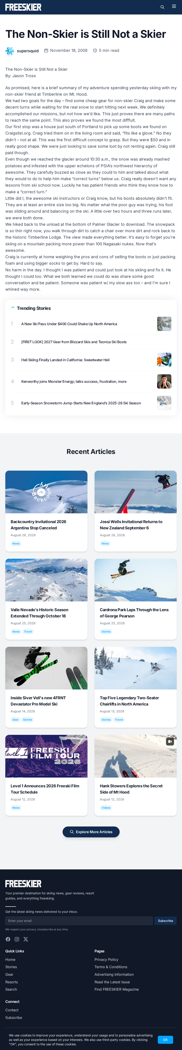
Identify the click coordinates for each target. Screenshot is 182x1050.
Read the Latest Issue (112, 982)
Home (10, 959)
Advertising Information (114, 974)
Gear (9, 974)
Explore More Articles (94, 832)
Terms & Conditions (111, 967)
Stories (11, 967)
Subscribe (165, 921)
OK (165, 1040)
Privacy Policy (106, 959)
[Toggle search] (162, 7)
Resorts (11, 982)
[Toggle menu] (174, 6)
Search (11, 989)
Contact (11, 1010)
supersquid (28, 50)
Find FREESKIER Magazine (117, 989)
